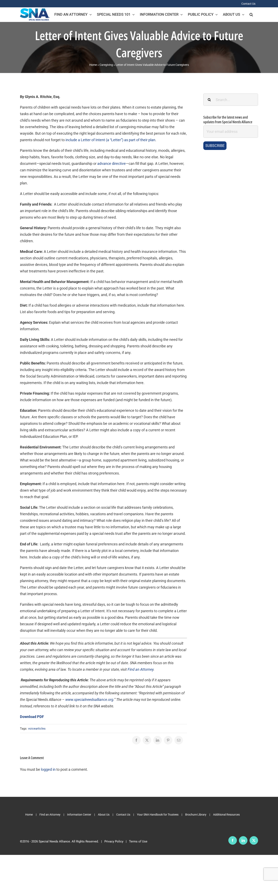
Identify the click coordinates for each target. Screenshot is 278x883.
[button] (251, 14)
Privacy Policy (113, 841)
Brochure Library (195, 814)
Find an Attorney (49, 814)
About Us (103, 814)
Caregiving (106, 64)
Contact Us (123, 814)
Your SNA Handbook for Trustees (157, 814)
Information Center (79, 814)
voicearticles (37, 728)
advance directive (111, 163)
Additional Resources (226, 814)
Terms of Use (138, 841)
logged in (48, 769)
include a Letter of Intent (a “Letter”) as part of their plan (110, 140)
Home (93, 64)
